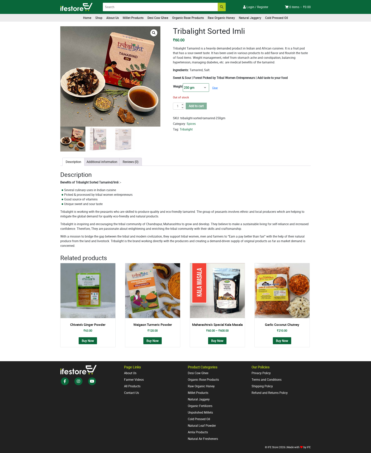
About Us (112, 18)
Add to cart (196, 106)
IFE (309, 447)
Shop (98, 18)
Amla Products (198, 432)
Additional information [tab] (102, 162)
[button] (153, 32)
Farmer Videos (134, 379)
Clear (215, 87)
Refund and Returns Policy (270, 393)
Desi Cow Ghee (157, 18)
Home (87, 18)
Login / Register (257, 7)
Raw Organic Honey (221, 18)
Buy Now (88, 341)
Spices (191, 124)
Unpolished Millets (200, 412)
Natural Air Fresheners (203, 439)
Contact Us (131, 393)
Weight (178, 86)
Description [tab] (73, 162)
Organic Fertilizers (200, 406)
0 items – (300, 7)
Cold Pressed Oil (276, 18)
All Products (132, 386)
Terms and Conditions (267, 379)
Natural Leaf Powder (202, 425)
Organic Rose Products (188, 18)
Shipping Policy (262, 386)
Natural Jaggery (250, 18)
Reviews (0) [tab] (131, 162)
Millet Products (133, 18)
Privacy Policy (261, 373)
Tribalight (186, 129)
